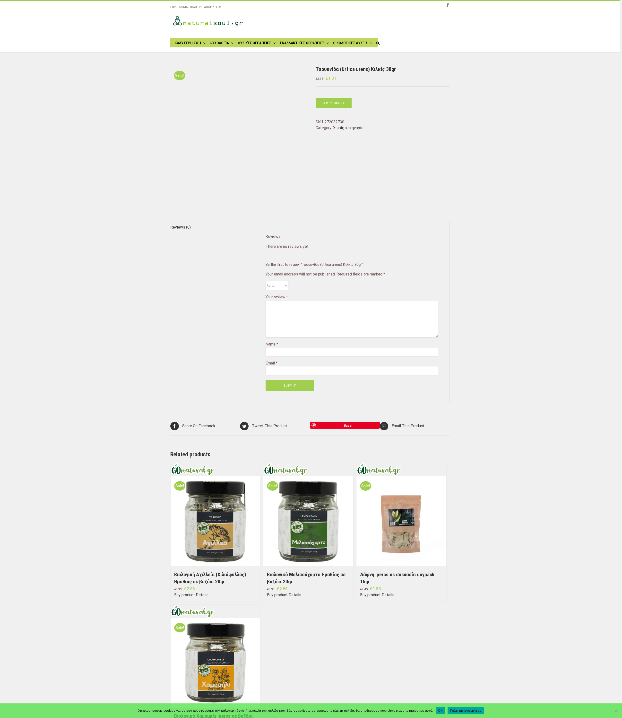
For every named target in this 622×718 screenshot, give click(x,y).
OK (440, 710)
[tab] (206, 227)
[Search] (378, 42)
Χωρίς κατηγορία (348, 127)
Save (348, 425)
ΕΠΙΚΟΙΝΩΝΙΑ (179, 7)
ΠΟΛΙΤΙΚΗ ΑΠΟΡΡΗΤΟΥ (206, 7)
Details (202, 595)
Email (271, 363)
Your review (277, 297)
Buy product (334, 103)
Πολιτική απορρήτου (466, 710)
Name (272, 344)
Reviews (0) (180, 227)
